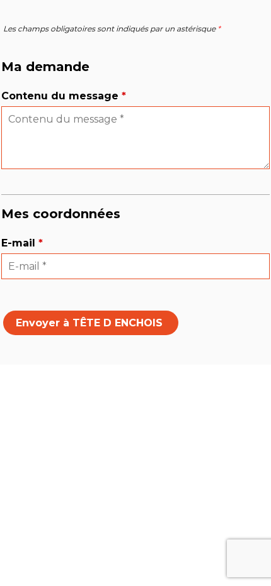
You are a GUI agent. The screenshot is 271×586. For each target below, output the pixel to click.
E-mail (22, 243)
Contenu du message (63, 96)
